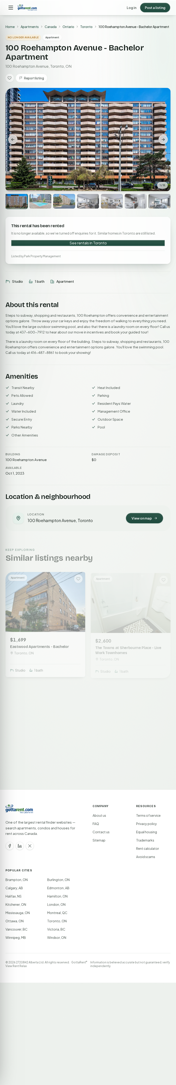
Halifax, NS (14, 896)
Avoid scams (145, 857)
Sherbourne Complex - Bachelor (38, 755)
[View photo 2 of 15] (40, 201)
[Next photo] (163, 139)
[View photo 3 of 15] (64, 201)
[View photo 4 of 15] (88, 201)
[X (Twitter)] (30, 846)
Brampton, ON (17, 880)
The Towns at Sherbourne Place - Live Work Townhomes (128, 647)
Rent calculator (147, 848)
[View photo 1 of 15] (17, 201)
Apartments (30, 27)
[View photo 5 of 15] (112, 201)
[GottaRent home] (27, 7)
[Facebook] (10, 846)
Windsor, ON (56, 937)
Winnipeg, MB (16, 937)
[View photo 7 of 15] (159, 201)
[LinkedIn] (20, 846)
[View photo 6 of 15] (136, 201)
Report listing (34, 78)
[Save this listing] (10, 78)
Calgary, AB (14, 888)
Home (10, 27)
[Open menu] (11, 8)
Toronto (86, 27)
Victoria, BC (56, 929)
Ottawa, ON (15, 921)
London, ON (56, 904)
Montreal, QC (57, 913)
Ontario (68, 27)
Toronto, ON (57, 921)
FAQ (96, 824)
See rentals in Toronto (88, 242)
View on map (142, 518)
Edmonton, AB (58, 888)
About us (99, 815)
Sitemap (99, 840)
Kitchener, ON (16, 904)
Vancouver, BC (17, 929)
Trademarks (145, 840)
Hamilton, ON (57, 896)
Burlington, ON (58, 880)
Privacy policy (146, 824)
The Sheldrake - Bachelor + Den (122, 755)
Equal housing (146, 832)
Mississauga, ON (18, 913)
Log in (131, 8)
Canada (51, 27)
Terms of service (148, 815)
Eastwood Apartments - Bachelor (39, 644)
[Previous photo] (12, 139)
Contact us (101, 832)
